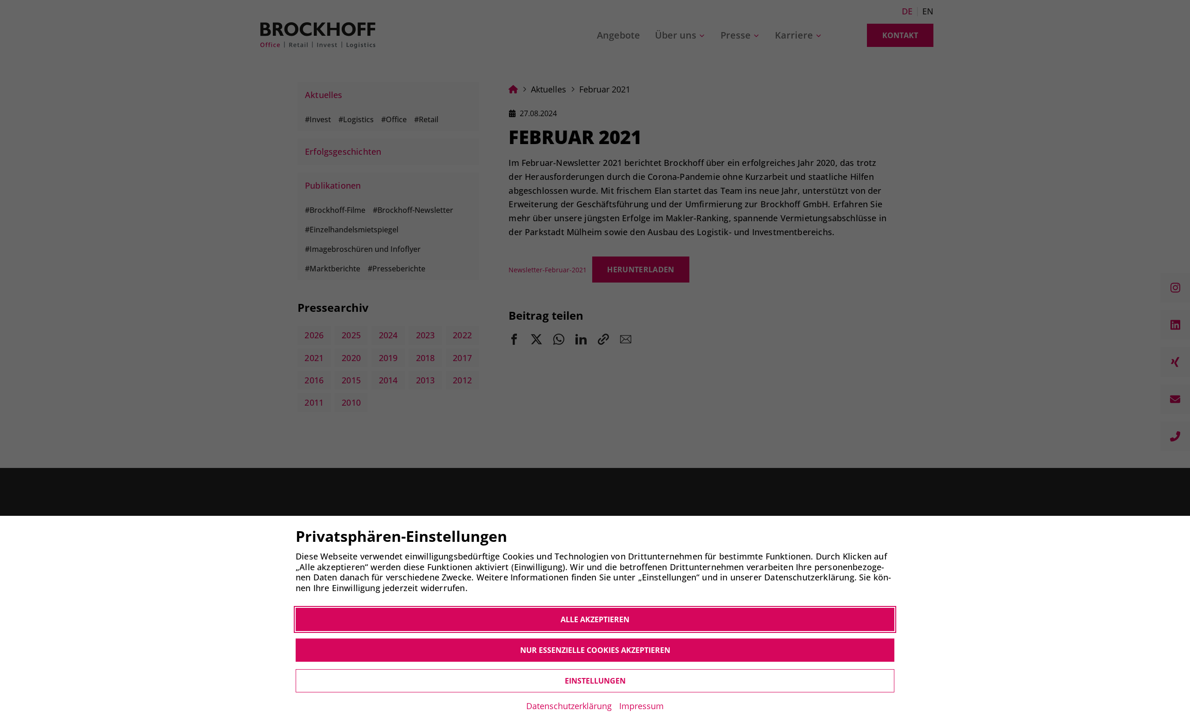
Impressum (641, 705)
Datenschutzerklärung (569, 705)
